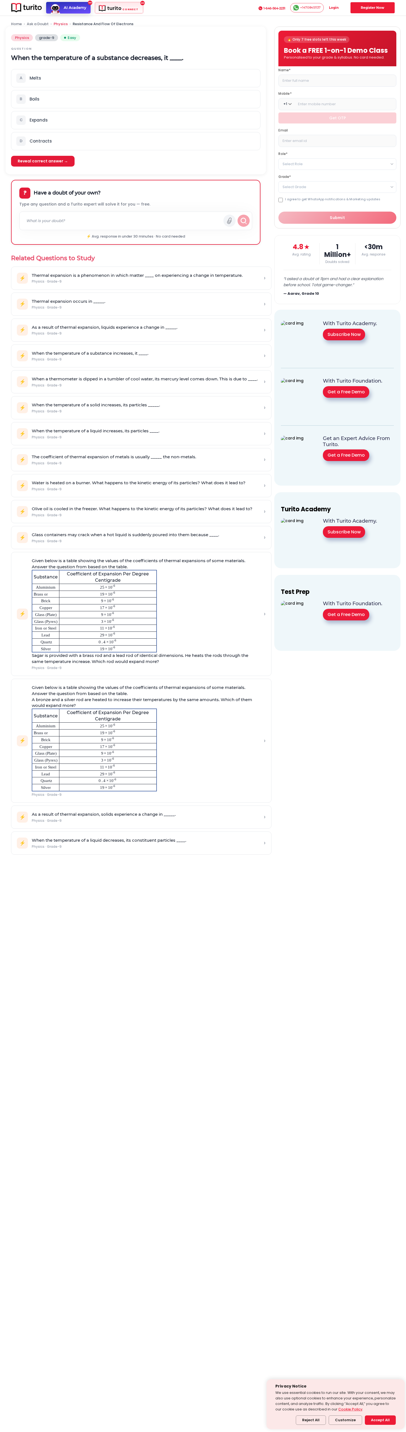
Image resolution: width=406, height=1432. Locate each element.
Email (283, 130)
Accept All (380, 1420)
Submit (337, 217)
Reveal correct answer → (43, 161)
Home (16, 24)
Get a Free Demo (346, 391)
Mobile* (284, 93)
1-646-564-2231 (274, 8)
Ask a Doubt (38, 24)
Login (334, 8)
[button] (135, 78)
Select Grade (294, 186)
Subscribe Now (344, 334)
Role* (283, 153)
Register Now (372, 8)
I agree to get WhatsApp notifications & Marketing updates (332, 199)
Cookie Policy (350, 1409)
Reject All (311, 1420)
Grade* (284, 176)
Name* (284, 69)
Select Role (293, 163)
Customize (345, 1420)
